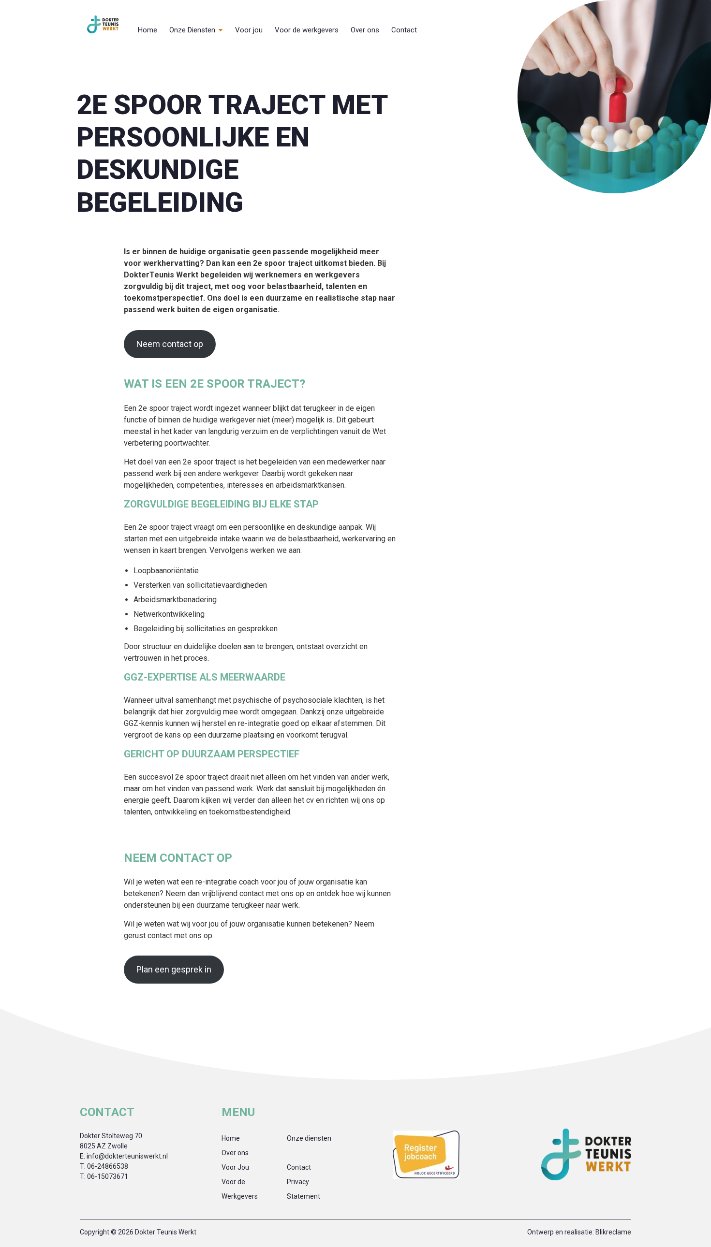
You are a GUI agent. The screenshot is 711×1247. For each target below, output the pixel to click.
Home (147, 30)
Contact (404, 30)
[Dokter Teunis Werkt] (102, 24)
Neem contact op (169, 344)
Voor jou (249, 30)
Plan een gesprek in (173, 969)
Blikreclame (613, 1232)
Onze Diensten (192, 30)
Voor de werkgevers (307, 30)
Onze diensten (309, 1138)
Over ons (365, 30)
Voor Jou (235, 1167)
